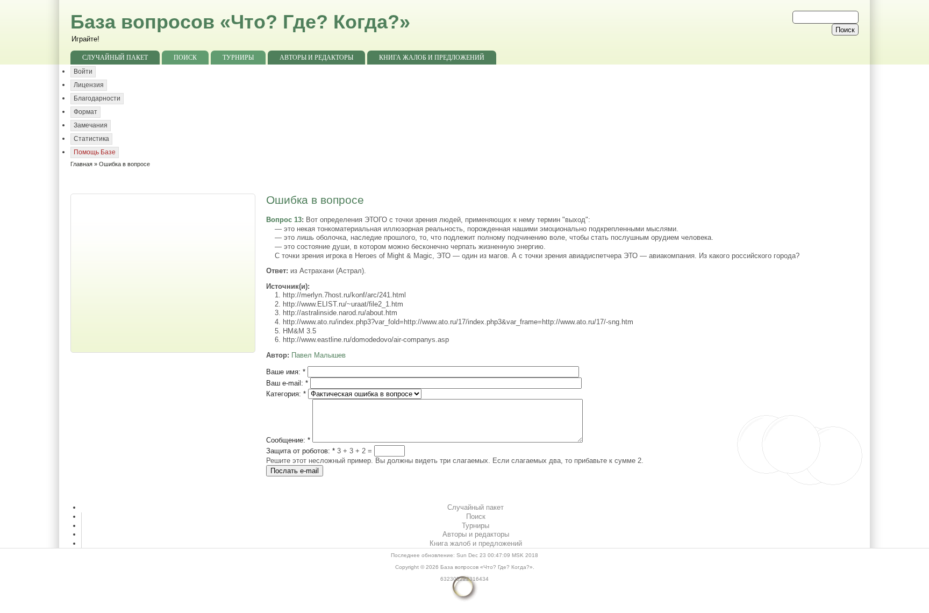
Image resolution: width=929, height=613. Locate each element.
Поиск (185, 57)
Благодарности (97, 98)
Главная (81, 164)
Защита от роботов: (300, 451)
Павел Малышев (318, 355)
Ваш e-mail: (287, 383)
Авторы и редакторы (316, 57)
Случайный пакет (115, 57)
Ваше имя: (285, 372)
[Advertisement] (164, 272)
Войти (83, 71)
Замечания (91, 125)
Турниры (238, 57)
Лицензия (89, 85)
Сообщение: (288, 440)
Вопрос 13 (284, 220)
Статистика (91, 138)
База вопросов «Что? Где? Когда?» (240, 22)
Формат (85, 112)
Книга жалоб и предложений (431, 57)
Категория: (286, 394)
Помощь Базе (95, 152)
